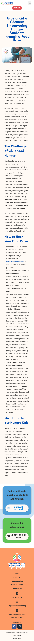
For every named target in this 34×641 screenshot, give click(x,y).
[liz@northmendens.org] (17, 602)
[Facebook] (14, 626)
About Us (17, 577)
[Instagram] (19, 626)
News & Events (17, 585)
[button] (29, 3)
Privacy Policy (17, 638)
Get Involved (17, 588)
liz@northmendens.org (17, 606)
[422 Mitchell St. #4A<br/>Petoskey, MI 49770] (17, 610)
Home (17, 574)
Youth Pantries (17, 581)
